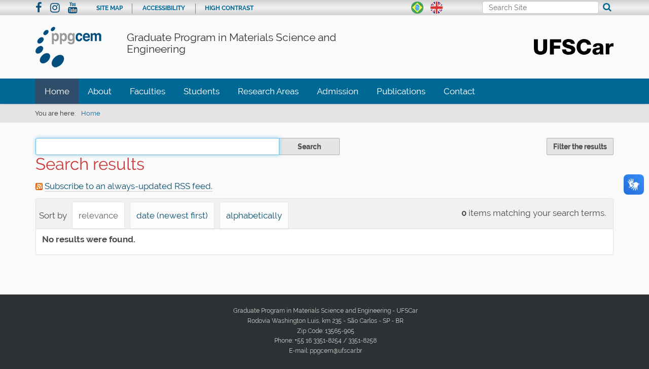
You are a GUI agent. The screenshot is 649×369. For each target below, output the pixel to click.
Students (202, 91)
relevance (98, 215)
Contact (459, 91)
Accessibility (163, 8)
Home (57, 91)
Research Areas (268, 91)
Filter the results (580, 146)
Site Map (109, 8)
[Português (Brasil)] (417, 7)
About (100, 91)
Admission (337, 91)
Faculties (147, 91)
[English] (436, 7)
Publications (401, 91)
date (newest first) (172, 215)
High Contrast (229, 8)
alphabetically (254, 215)
